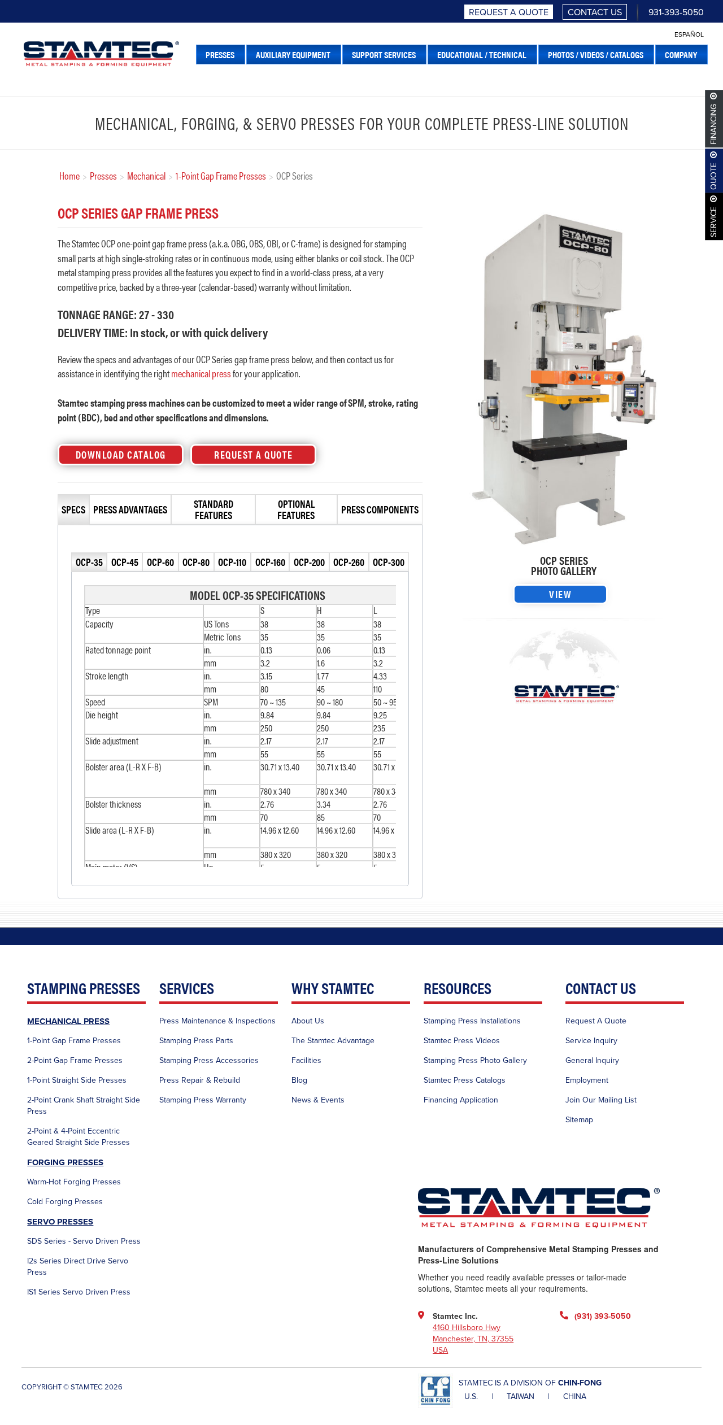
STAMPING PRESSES (83, 989)
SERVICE (714, 222)
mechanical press (201, 373)
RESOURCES (457, 989)
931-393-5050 (676, 12)
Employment (586, 1080)
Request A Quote (508, 12)
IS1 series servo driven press (78, 1292)
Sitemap (579, 1120)
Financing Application (461, 1100)
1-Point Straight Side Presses (77, 1080)
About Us (307, 1021)
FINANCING (714, 124)
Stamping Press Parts (196, 1040)
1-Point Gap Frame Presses (74, 1040)
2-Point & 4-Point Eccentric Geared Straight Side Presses (78, 1136)
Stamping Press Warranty (202, 1100)
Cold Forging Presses (65, 1201)
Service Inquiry (591, 1040)
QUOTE (714, 176)
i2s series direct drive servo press (77, 1266)
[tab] (73, 509)
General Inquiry (592, 1060)
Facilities (306, 1060)
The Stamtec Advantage (332, 1040)
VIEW (560, 594)
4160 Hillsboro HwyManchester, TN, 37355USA (473, 1339)
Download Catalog (121, 454)
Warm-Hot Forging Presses (74, 1182)
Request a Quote (253, 454)
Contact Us (595, 12)
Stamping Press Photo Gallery (475, 1060)
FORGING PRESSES (65, 1162)
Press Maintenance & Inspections (217, 1021)
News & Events (318, 1100)
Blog (299, 1080)
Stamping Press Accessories (209, 1060)
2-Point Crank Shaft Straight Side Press (83, 1105)
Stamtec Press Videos (462, 1040)
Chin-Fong (580, 1383)
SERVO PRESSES (60, 1222)
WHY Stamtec (332, 989)
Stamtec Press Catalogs (465, 1080)
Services (186, 989)
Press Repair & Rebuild (199, 1080)
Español (689, 34)
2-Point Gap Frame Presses (75, 1060)
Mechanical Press (68, 1021)
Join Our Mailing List (601, 1100)
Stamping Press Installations (472, 1021)
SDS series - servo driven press (84, 1241)
